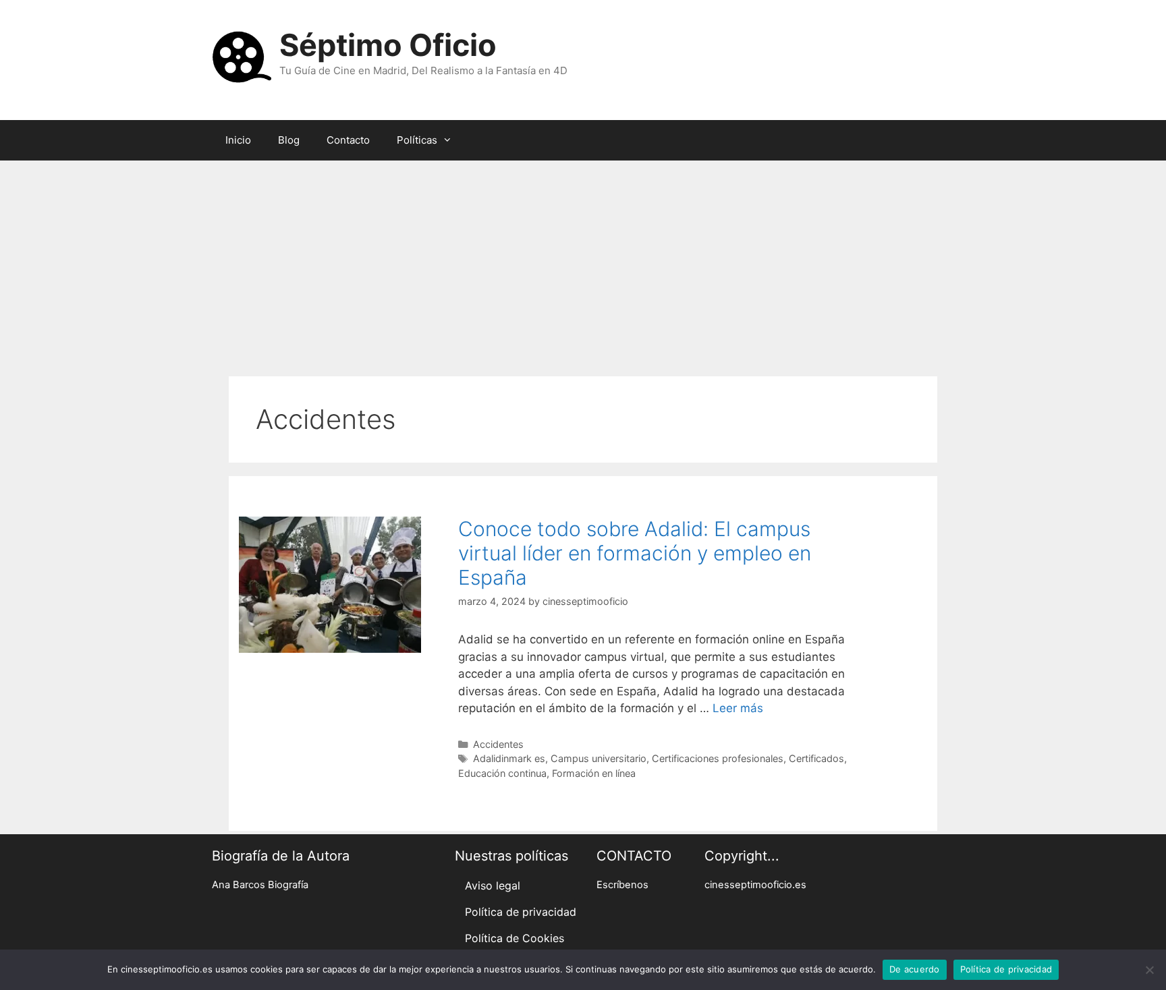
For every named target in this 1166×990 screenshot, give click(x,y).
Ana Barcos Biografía (260, 885)
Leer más (738, 708)
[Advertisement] (583, 261)
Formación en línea (594, 773)
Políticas (417, 140)
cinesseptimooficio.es (755, 885)
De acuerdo (914, 969)
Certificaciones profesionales (717, 758)
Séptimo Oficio (388, 44)
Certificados (816, 758)
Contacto (348, 140)
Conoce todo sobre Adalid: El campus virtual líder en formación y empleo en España (634, 553)
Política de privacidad (520, 912)
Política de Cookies (514, 938)
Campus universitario (598, 758)
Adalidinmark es (509, 758)
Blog (289, 140)
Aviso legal (492, 885)
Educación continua (502, 773)
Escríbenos (622, 885)
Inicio (238, 140)
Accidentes (498, 744)
